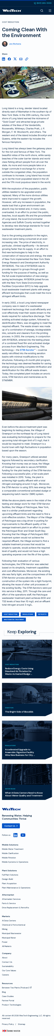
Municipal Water (9, 938)
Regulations (27, 614)
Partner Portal (8, 1000)
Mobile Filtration (9, 857)
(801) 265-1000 (42, 3)
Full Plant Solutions (10, 875)
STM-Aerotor (27, 350)
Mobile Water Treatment (12, 849)
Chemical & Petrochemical (13, 925)
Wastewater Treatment (14, 619)
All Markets (6, 946)
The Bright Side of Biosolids (19, 711)
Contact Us (9, 826)
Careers (5, 975)
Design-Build (7, 879)
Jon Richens (15, 44)
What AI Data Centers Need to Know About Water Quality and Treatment (24, 794)
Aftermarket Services (11, 899)
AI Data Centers (9, 920)
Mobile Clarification (10, 853)
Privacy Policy (8, 1024)
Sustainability (8, 966)
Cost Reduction (10, 614)
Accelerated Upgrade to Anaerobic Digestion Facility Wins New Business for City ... (20, 752)
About (4, 957)
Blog (4, 992)
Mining (4, 929)
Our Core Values (9, 970)
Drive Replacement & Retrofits (15, 907)
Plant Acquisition (9, 883)
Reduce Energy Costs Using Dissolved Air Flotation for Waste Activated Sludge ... (19, 671)
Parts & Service (9, 903)
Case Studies (8, 996)
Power (4, 942)
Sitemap (21, 1024)
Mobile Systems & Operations (15, 862)
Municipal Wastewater (11, 933)
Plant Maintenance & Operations (16, 888)
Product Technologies (11, 1005)
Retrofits (42, 614)
